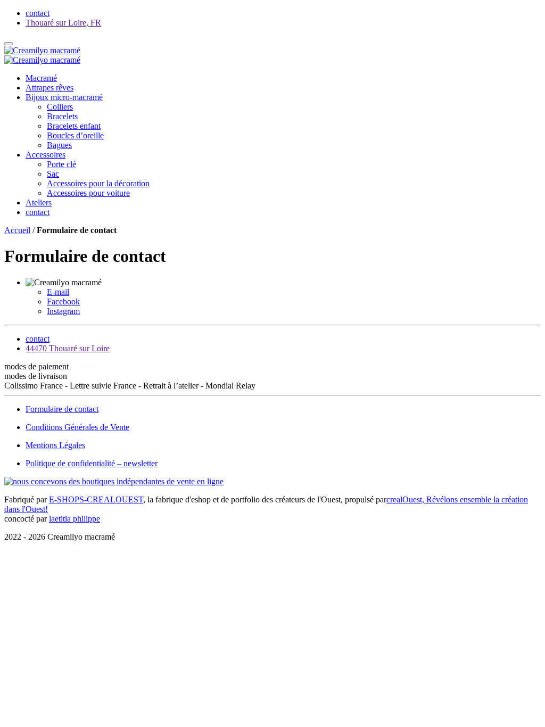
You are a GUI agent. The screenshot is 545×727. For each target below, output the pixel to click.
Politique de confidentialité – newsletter (92, 463)
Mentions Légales (55, 445)
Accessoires (45, 154)
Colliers (60, 106)
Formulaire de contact (62, 409)
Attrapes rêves (49, 87)
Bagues (59, 145)
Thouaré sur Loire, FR (63, 22)
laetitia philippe (74, 518)
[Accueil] (42, 50)
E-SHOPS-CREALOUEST (96, 499)
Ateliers (39, 202)
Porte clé (61, 164)
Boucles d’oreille (75, 135)
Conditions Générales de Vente (77, 427)
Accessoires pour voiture (88, 192)
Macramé (41, 77)
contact (37, 212)
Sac (53, 173)
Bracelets (62, 116)
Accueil (17, 230)
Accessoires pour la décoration (98, 183)
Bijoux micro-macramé (64, 97)
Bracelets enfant (74, 125)
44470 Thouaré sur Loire (68, 348)
